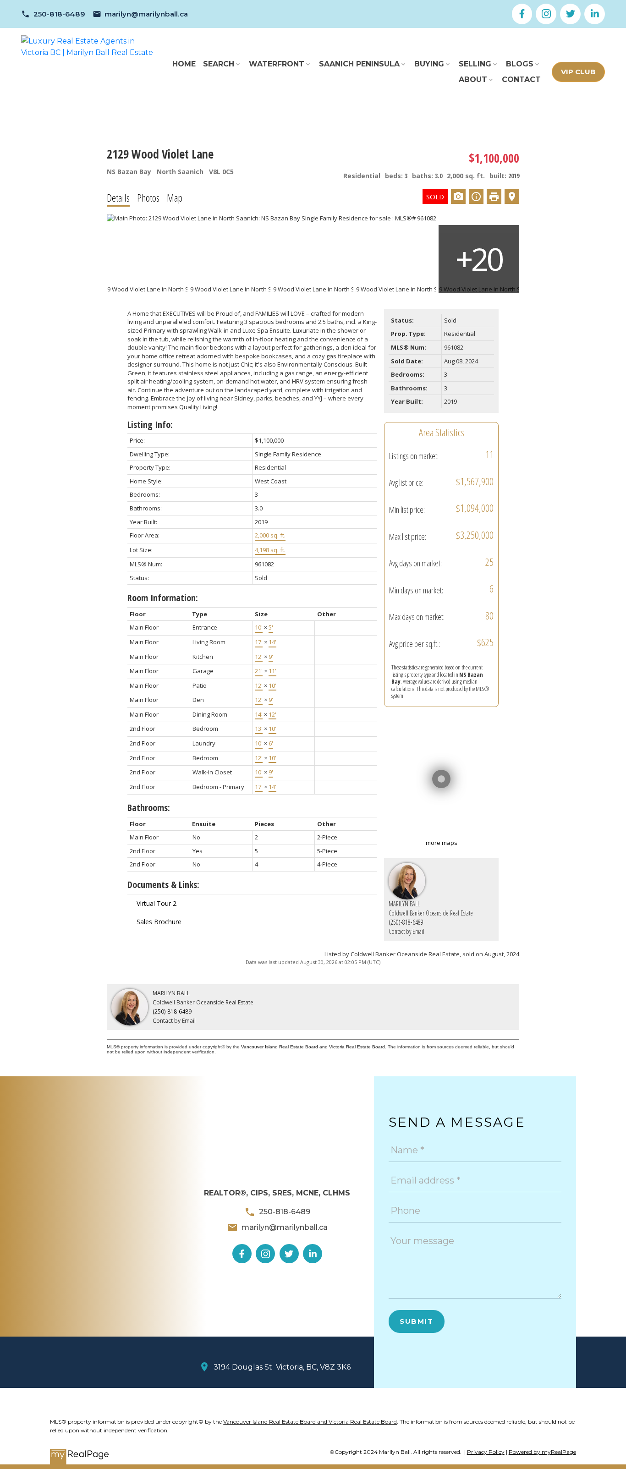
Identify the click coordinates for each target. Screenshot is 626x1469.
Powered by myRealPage (542, 1451)
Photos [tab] (148, 197)
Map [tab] (174, 197)
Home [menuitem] (184, 64)
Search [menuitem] (218, 64)
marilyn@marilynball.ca (146, 14)
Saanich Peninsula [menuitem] (359, 64)
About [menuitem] (473, 79)
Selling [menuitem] (475, 64)
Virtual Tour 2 (156, 903)
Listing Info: (150, 424)
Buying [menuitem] (429, 64)
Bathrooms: (148, 807)
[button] (53, 14)
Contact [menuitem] (521, 79)
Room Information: (162, 598)
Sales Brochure (159, 921)
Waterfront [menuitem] (276, 64)
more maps (441, 843)
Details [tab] (118, 197)
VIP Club (578, 71)
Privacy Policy (486, 1451)
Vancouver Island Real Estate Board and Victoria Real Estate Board (313, 1046)
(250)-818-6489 (406, 922)
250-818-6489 (59, 14)
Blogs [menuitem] (519, 64)
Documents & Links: (163, 884)
